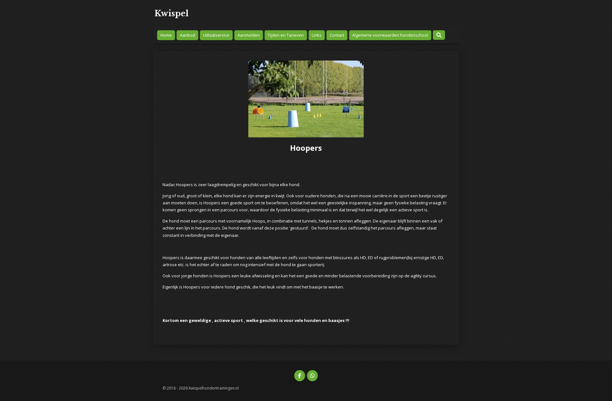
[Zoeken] (439, 35)
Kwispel (172, 13)
